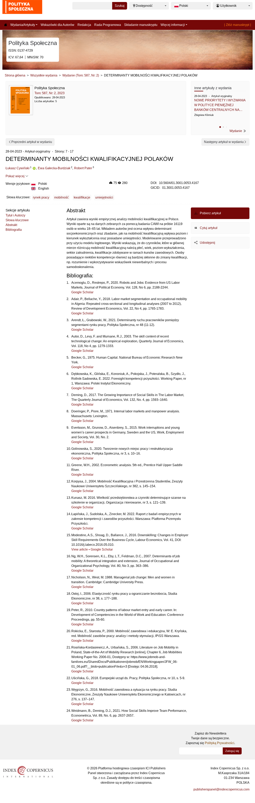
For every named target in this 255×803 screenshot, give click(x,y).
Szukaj (120, 5)
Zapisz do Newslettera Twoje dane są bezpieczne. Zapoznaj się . (210, 738)
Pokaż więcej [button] (15, 176)
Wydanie (236, 131)
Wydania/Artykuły (22, 24)
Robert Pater (83, 168)
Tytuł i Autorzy (15, 215)
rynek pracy (41, 197)
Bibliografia (14, 229)
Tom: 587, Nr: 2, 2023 (49, 93)
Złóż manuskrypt (237, 24)
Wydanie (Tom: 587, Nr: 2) (80, 75)
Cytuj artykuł (208, 228)
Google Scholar (82, 292)
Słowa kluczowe (17, 220)
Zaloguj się (232, 750)
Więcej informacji (173, 24)
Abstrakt (11, 225)
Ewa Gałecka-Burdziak (54, 168)
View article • (81, 549)
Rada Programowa (107, 24)
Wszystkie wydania (43, 75)
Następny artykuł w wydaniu (224, 142)
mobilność (61, 197)
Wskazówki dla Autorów (57, 24)
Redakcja (84, 24)
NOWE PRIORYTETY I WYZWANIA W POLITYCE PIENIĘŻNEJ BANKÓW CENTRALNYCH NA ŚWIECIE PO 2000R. (219, 105)
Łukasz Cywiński (17, 168)
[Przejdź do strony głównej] (5, 25)
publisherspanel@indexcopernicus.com (221, 789)
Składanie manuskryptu (140, 24)
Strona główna (15, 75)
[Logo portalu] (22, 10)
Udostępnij (207, 242)
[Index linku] (28, 771)
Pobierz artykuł (210, 213)
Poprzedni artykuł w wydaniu (31, 142)
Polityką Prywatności (219, 743)
